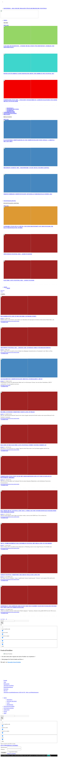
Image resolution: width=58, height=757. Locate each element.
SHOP (5, 287)
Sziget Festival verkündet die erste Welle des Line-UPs (20, 574)
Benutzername (4, 747)
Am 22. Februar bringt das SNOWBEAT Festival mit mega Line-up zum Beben (26, 543)
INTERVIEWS (10, 704)
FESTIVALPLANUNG (10, 200)
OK (48, 755)
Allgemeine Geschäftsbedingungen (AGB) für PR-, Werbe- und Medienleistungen (21, 692)
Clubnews (10, 110)
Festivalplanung (5, 321)
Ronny (2, 318)
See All (6, 25)
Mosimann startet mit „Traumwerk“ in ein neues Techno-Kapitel (26, 167)
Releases (7, 114)
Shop (8, 288)
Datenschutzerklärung (8, 687)
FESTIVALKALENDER (10, 113)
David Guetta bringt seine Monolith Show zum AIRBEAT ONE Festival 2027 (29, 73)
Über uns (5, 690)
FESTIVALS (9, 699)
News (15, 321)
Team (5, 682)
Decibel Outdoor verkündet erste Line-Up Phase (18, 412)
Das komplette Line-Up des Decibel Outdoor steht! (18, 316)
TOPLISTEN (6, 709)
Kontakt (5, 680)
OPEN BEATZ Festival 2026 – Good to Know (18, 254)
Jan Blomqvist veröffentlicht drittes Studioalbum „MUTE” (22, 379)
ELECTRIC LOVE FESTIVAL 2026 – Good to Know (19, 280)
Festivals (10, 108)
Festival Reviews (13, 109)
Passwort (3, 749)
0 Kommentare (4, 322)
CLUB (8, 703)
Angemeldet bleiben (13, 751)
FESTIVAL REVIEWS (12, 701)
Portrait (5, 711)
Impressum (6, 689)
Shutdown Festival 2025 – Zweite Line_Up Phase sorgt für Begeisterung (26, 347)
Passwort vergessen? (11, 753)
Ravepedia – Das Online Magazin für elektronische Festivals (25, 8)
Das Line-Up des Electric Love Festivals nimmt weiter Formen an (23, 445)
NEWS (5, 20)
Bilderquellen (6, 683)
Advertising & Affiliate (9, 685)
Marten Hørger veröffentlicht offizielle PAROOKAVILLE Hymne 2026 (28, 194)
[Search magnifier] (2, 623)
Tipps (18, 321)
